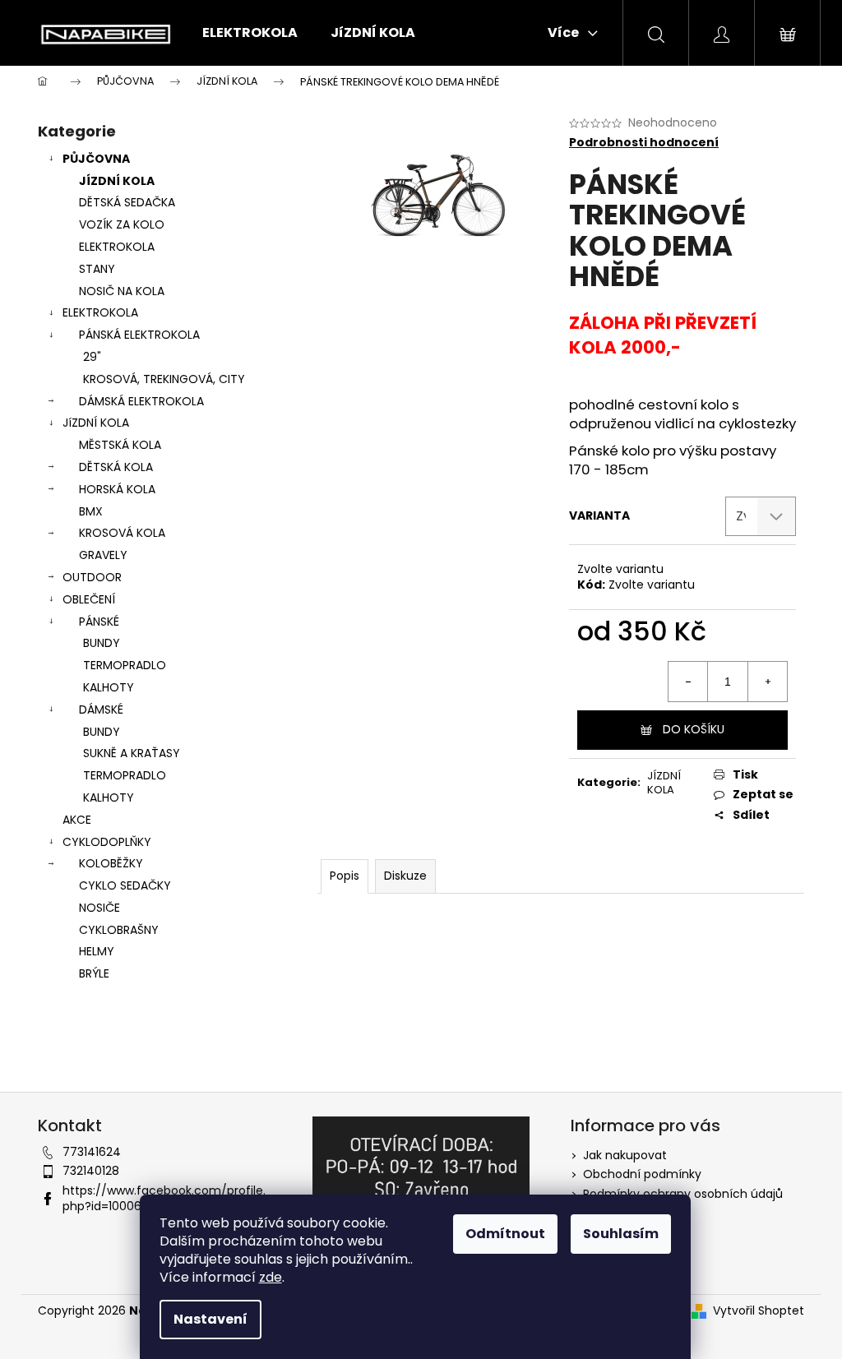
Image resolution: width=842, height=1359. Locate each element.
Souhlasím (621, 1233)
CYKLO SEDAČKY (125, 885)
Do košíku (693, 729)
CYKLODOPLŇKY (106, 842)
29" (92, 357)
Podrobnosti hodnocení (644, 142)
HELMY (96, 951)
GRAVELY (103, 555)
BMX (91, 511)
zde (270, 1277)
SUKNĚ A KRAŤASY (131, 753)
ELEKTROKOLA (117, 246)
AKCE (76, 819)
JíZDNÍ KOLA (95, 422)
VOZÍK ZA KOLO (121, 224)
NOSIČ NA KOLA (121, 291)
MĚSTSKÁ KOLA (120, 445)
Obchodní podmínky (642, 1174)
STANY (97, 269)
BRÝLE (94, 973)
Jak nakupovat (625, 1155)
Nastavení (210, 1319)
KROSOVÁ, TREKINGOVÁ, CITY (164, 379)
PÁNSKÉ (99, 621)
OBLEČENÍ (88, 599)
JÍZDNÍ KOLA (117, 181)
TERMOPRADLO (124, 665)
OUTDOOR (92, 577)
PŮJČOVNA (96, 158)
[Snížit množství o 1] (688, 681)
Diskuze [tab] (405, 875)
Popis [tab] (344, 875)
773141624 (91, 1152)
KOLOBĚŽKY (111, 863)
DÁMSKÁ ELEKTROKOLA (141, 401)
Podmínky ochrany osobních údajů (683, 1194)
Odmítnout (505, 1233)
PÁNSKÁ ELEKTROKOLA (139, 334)
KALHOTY (108, 687)
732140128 (90, 1171)
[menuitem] (250, 33)
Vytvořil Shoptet (758, 1311)
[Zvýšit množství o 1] (767, 681)
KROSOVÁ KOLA (122, 533)
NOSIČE (99, 907)
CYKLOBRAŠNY (119, 930)
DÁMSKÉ (101, 709)
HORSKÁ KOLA (117, 489)
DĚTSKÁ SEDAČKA (127, 202)
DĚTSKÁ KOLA (116, 467)
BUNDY (101, 643)
